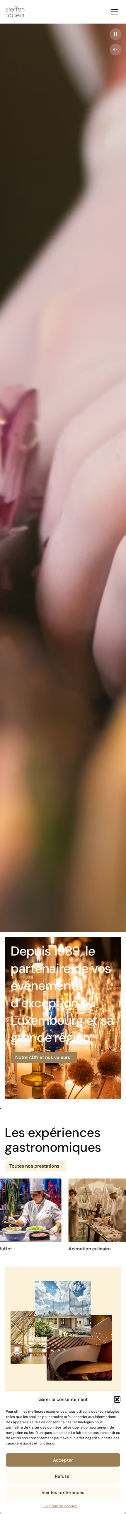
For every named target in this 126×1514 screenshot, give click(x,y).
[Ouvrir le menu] (114, 12)
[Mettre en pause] (115, 34)
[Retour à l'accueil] (15, 12)
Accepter (63, 1460)
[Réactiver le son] (115, 49)
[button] (117, 1399)
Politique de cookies (60, 1506)
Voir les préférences (63, 1492)
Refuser (63, 1476)
